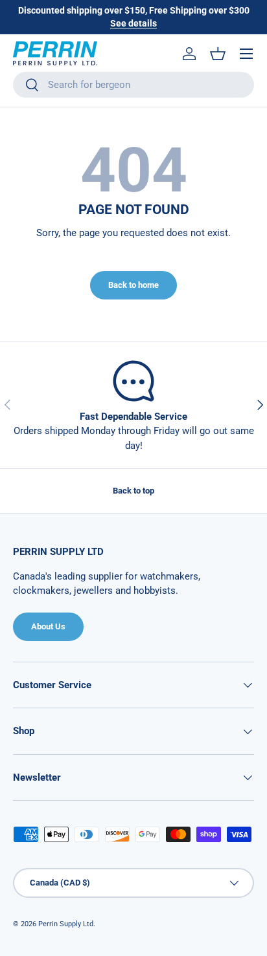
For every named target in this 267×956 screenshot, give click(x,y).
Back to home (133, 285)
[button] (217, 53)
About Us (48, 626)
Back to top (133, 490)
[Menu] (246, 53)
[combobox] (133, 85)
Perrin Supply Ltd (65, 924)
